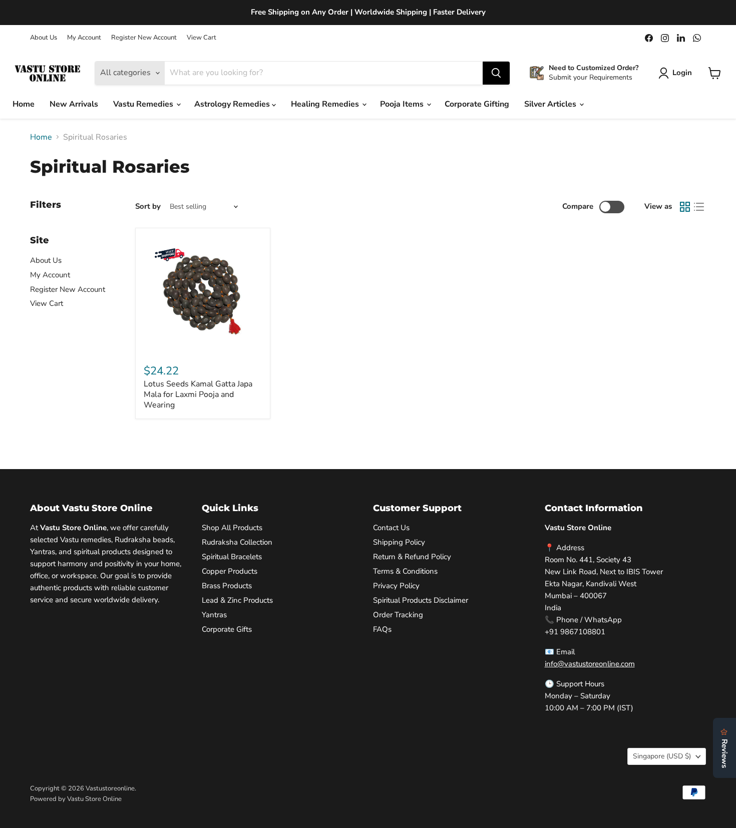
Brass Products (227, 586)
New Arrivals (74, 104)
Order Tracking (398, 615)
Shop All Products (232, 528)
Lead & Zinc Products (237, 600)
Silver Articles (551, 104)
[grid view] (685, 207)
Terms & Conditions (405, 571)
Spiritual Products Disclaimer (420, 600)
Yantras (214, 615)
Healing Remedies (326, 104)
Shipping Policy (399, 542)
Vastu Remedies (144, 104)
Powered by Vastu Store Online (76, 798)
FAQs (382, 629)
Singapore (662, 756)
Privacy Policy (396, 586)
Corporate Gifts (227, 629)
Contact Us (391, 528)
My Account (84, 38)
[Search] (496, 73)
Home (24, 104)
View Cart (201, 38)
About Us (43, 38)
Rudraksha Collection (237, 542)
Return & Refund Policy (412, 557)
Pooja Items (403, 104)
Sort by (148, 206)
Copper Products (229, 571)
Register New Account (144, 38)
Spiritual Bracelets (232, 557)
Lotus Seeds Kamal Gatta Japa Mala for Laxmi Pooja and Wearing (198, 394)
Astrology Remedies (233, 104)
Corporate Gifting (477, 104)
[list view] (699, 207)
